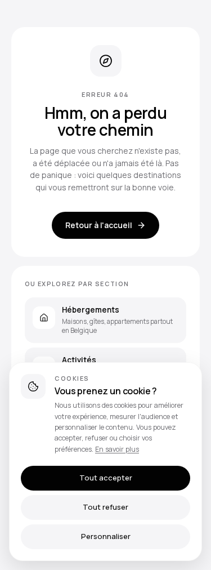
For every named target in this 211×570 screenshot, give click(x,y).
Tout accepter (105, 478)
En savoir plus (117, 449)
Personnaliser (106, 536)
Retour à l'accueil (98, 225)
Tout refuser (105, 507)
